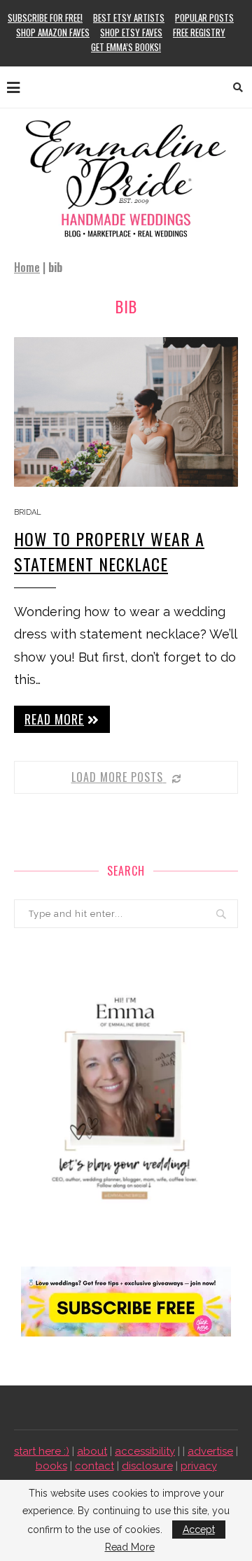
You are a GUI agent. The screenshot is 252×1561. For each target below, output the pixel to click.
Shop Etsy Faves (131, 32)
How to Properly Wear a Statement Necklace (109, 551)
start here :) (41, 1451)
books (51, 1466)
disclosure (147, 1466)
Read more (54, 719)
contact (94, 1466)
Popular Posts (204, 17)
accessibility (145, 1451)
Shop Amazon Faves (53, 32)
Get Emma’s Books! (126, 47)
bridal (27, 512)
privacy (199, 1466)
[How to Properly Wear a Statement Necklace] (126, 411)
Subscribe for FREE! (45, 17)
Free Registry (199, 32)
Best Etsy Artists (128, 17)
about (92, 1451)
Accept (199, 1529)
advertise (210, 1451)
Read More (130, 1547)
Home (27, 267)
